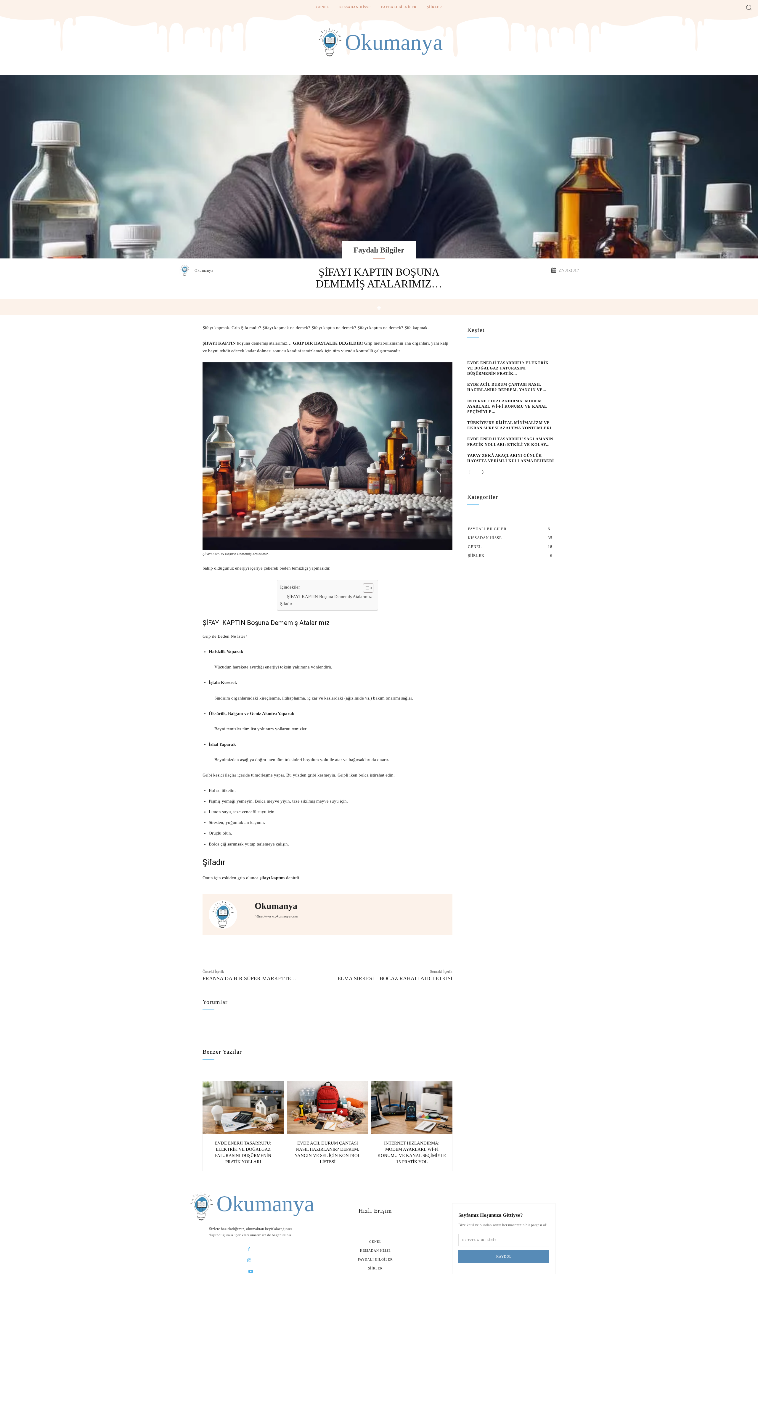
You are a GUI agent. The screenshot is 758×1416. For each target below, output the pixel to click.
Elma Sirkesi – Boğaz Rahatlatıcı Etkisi (395, 978)
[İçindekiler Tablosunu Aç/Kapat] (365, 588)
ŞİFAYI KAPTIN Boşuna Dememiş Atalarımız (329, 596)
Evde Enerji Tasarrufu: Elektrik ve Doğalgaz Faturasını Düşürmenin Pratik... (508, 368)
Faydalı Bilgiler (379, 250)
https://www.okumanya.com (276, 916)
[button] (748, 7)
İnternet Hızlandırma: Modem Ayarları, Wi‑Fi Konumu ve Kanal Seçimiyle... (507, 406)
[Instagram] (249, 1260)
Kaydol (504, 1256)
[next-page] (481, 472)
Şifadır (286, 603)
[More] (379, 308)
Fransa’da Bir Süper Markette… (249, 978)
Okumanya (204, 270)
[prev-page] (471, 472)
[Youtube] (250, 1271)
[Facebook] (249, 1249)
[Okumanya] (186, 270)
